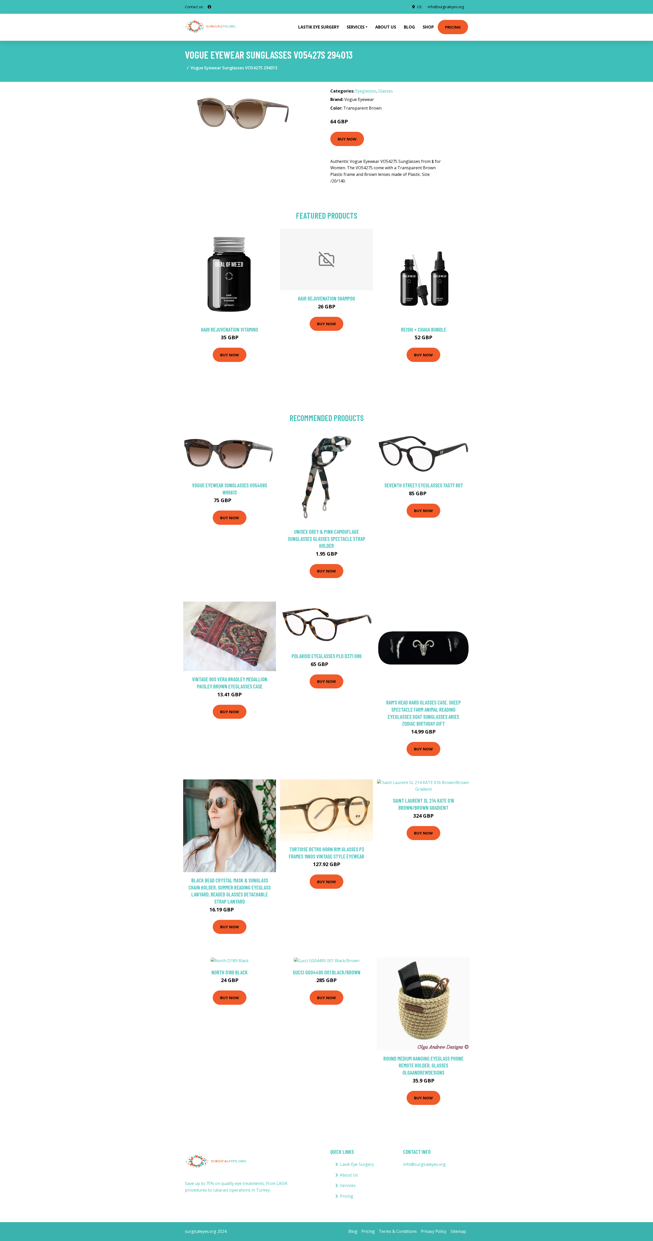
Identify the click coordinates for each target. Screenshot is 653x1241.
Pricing (453, 27)
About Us (385, 27)
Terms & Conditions (398, 1231)
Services (348, 1185)
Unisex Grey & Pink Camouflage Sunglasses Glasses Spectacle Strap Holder (326, 538)
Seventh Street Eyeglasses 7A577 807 (423, 485)
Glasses (385, 91)
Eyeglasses (365, 91)
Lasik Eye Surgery (357, 1164)
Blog (409, 27)
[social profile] (209, 7)
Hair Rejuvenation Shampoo (326, 298)
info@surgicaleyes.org (446, 6)
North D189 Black (229, 972)
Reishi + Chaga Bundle (423, 329)
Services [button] (356, 27)
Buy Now (347, 138)
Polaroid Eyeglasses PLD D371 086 (326, 656)
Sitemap (458, 1231)
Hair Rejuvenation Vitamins (229, 329)
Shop (428, 27)
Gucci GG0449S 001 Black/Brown (326, 972)
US (419, 6)
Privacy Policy (433, 1231)
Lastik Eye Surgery (318, 27)
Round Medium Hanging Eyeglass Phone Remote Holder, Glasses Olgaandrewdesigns (423, 1065)
